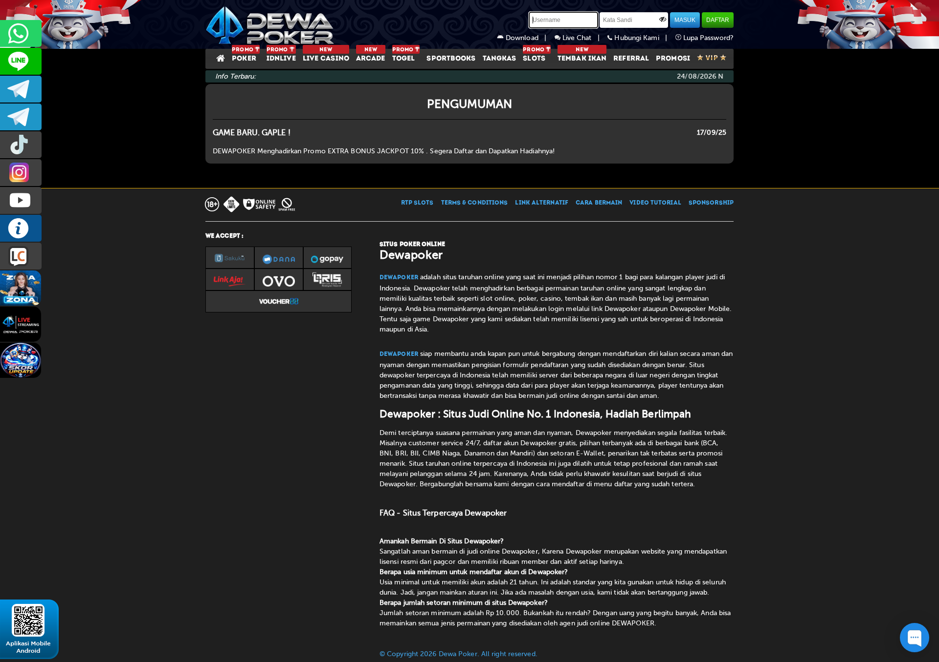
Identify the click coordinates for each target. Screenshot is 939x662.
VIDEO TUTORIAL (655, 203)
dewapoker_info (21, 116)
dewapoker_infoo (21, 89)
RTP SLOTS (417, 203)
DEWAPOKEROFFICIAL (21, 200)
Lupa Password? (707, 37)
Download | (529, 37)
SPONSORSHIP (711, 203)
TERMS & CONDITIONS (474, 203)
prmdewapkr (21, 144)
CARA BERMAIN (599, 203)
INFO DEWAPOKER (21, 228)
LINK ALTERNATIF (541, 203)
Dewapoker (399, 278)
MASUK (684, 20)
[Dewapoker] (271, 24)
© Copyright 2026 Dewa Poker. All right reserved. (458, 654)
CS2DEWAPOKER (21, 61)
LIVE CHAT (21, 256)
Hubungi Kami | (643, 37)
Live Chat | (584, 37)
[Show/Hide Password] (662, 19)
